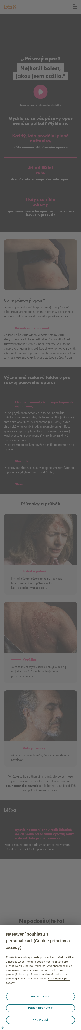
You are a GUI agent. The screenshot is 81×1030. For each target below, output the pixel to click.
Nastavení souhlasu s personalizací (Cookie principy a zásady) (38, 941)
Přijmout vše (41, 996)
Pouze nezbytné (40, 1008)
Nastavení (40, 1020)
